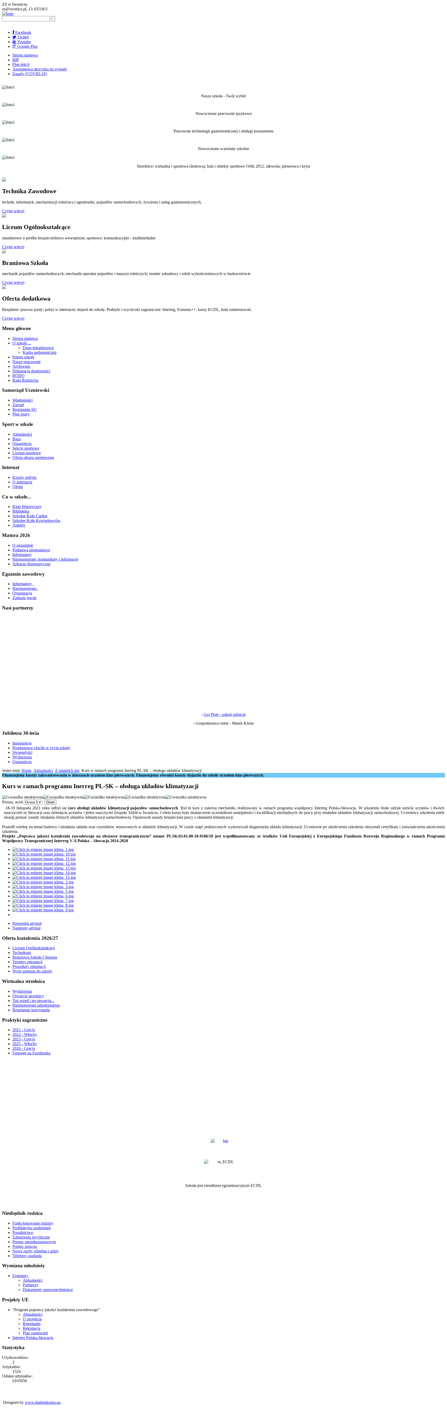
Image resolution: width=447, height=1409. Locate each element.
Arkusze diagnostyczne (31, 564)
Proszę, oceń (12, 802)
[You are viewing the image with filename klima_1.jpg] (43, 849)
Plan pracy (21, 414)
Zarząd (18, 405)
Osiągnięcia (22, 443)
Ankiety (19, 525)
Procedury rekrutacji (29, 966)
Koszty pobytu (24, 477)
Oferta (17, 486)
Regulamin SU (24, 409)
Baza (16, 439)
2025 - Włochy (24, 1044)
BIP (15, 60)
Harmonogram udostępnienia (36, 1005)
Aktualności (22, 434)
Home (26, 770)
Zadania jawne (24, 598)
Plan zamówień (35, 1333)
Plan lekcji (20, 64)
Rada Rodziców (25, 380)
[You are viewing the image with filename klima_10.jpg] (44, 854)
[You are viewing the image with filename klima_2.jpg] (43, 882)
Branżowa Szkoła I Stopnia (34, 957)
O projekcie (32, 1319)
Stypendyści (22, 752)
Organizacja (22, 593)
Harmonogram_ (25, 588)
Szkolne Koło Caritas (29, 516)
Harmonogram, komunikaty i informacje (45, 559)
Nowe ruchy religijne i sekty (35, 1251)
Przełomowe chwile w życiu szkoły (41, 748)
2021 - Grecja (23, 1030)
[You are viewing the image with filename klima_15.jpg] (44, 877)
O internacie (22, 482)
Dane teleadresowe (38, 348)
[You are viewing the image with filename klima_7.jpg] (43, 900)
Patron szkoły (23, 357)
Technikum (21, 952)
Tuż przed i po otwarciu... (33, 1000)
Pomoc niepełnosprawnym (34, 1242)
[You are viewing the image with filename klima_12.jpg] (44, 863)
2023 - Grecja (23, 1039)
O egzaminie (22, 545)
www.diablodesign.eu (43, 1402)
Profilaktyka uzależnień (31, 1228)
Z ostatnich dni (67, 770)
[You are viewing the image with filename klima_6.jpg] (43, 896)
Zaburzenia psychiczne (31, 1237)
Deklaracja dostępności (31, 371)
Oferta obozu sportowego (33, 457)
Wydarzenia (22, 757)
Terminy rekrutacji (27, 962)
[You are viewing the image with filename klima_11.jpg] (44, 859)
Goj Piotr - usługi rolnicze (225, 714)
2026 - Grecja (23, 1048)
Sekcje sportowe (25, 448)
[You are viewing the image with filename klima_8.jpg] (43, 905)
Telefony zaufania (27, 1256)
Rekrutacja (31, 1328)
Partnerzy (30, 1285)
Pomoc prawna (24, 1246)
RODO (18, 375)
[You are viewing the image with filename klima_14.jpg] (44, 873)
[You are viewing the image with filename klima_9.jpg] (43, 910)
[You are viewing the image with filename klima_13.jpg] (44, 868)
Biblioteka (20, 511)
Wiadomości (22, 400)
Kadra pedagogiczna (39, 352)
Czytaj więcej (13, 211)
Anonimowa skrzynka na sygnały (39, 69)
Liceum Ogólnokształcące (33, 948)
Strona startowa (25, 55)
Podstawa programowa (31, 550)
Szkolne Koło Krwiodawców (36, 520)
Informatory (22, 554)
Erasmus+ (20, 1275)
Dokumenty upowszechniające (48, 1289)
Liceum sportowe (26, 453)
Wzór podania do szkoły (32, 971)
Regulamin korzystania (31, 1010)
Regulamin (32, 1323)
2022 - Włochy (24, 1034)
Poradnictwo (22, 1232)
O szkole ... (21, 343)
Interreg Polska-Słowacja (32, 1337)
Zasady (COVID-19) (29, 74)
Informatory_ (23, 584)
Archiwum (21, 366)
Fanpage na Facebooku (31, 1053)
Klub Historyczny (27, 506)
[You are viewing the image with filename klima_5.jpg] (43, 891)
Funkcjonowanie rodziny (32, 1223)
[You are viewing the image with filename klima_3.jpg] (43, 886)
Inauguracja (22, 743)
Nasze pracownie (26, 361)
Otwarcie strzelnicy (28, 996)
